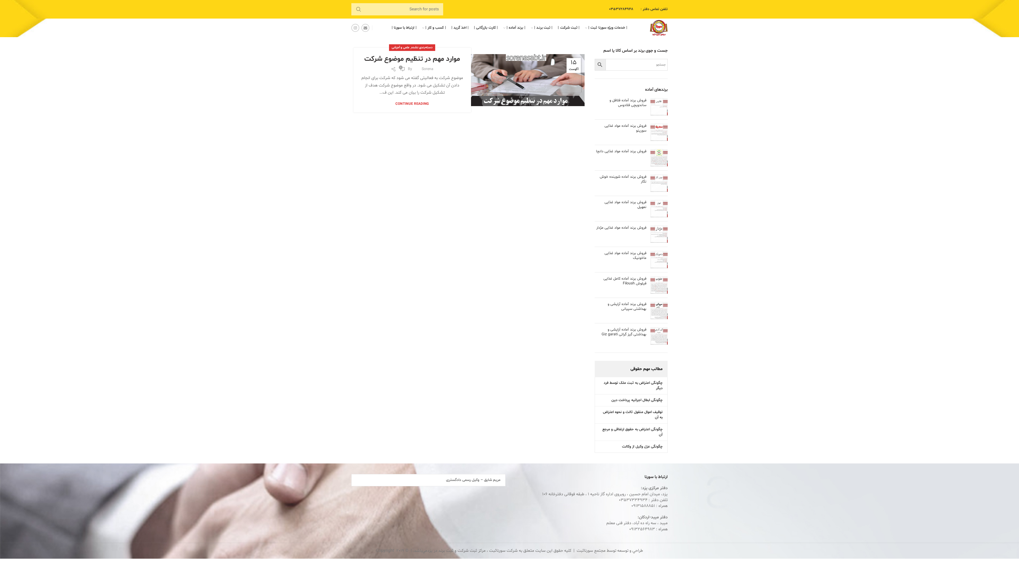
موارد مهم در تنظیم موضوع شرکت (412, 59)
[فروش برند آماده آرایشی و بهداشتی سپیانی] (659, 310)
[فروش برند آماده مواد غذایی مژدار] (659, 234)
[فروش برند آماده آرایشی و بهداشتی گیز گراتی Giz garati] (659, 336)
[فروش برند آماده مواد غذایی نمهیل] (659, 208)
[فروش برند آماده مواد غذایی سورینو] (659, 132)
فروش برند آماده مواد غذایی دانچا (621, 151)
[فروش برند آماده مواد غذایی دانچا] (659, 157)
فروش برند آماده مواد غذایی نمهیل (625, 205)
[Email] (365, 28)
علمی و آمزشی (400, 47)
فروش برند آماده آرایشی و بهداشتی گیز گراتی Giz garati (624, 332)
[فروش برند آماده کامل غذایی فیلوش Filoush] (659, 285)
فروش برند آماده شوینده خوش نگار (623, 179)
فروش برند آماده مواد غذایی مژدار (621, 227)
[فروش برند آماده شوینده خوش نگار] (659, 183)
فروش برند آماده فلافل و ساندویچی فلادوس (628, 103)
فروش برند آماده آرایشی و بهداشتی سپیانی (627, 306)
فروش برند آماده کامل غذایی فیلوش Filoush (624, 281)
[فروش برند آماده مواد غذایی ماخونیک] (659, 259)
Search (358, 9)
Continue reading (412, 104)
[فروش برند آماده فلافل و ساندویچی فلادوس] (659, 106)
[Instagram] (355, 28)
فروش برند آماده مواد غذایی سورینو (625, 128)
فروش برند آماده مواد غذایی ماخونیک (625, 256)
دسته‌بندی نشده (422, 47)
